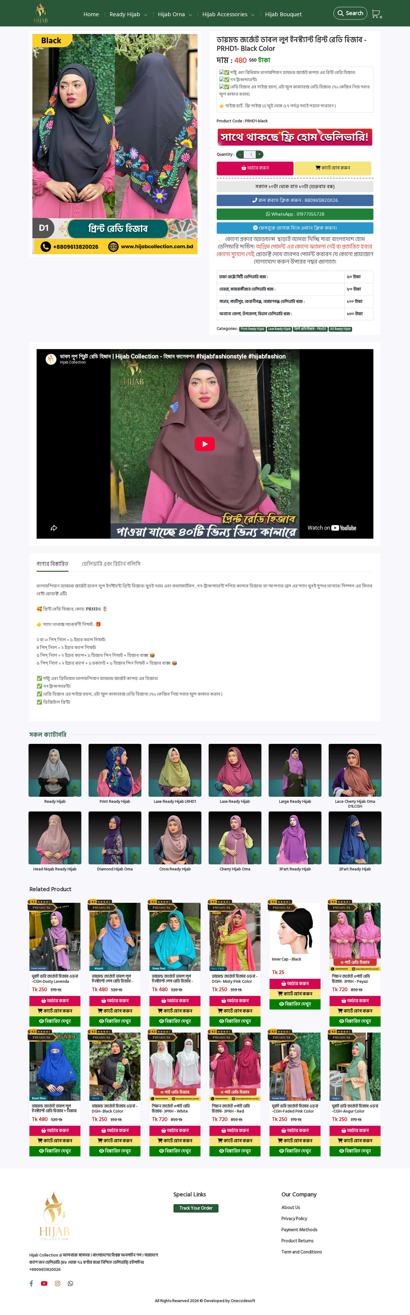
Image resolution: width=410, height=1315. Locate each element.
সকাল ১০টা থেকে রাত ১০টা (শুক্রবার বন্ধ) (295, 186)
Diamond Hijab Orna (115, 869)
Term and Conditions (302, 1252)
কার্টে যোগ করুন (335, 168)
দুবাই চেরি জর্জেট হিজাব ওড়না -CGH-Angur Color (355, 1109)
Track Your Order (196, 1208)
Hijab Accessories (225, 14)
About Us (291, 1207)
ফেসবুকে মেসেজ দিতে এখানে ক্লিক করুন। (297, 228)
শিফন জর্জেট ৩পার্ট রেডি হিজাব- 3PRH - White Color (171, 1111)
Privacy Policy (294, 1218)
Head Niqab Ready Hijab (55, 869)
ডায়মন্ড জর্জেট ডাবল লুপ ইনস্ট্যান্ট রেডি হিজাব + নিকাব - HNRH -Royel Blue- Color (54, 1114)
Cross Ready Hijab (175, 869)
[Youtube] (44, 1284)
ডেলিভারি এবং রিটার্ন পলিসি (111, 564)
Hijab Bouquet (283, 14)
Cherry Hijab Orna (235, 869)
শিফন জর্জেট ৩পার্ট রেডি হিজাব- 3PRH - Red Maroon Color (231, 1111)
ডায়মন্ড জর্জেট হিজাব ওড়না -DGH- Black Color (114, 1109)
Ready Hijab (126, 14)
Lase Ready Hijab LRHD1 (175, 801)
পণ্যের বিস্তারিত (52, 564)
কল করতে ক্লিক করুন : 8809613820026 (297, 200)
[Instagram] (57, 1284)
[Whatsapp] (70, 1284)
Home (91, 14)
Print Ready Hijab (115, 801)
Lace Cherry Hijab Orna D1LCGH (355, 804)
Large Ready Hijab (295, 801)
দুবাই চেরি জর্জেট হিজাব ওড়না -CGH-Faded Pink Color (295, 1109)
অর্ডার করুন (257, 168)
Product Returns (298, 1241)
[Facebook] (31, 1284)
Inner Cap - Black (286, 959)
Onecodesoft (243, 1300)
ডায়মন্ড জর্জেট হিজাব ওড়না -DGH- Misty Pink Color (235, 979)
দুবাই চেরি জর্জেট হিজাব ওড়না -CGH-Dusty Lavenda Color (55, 981)
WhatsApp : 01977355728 (297, 214)
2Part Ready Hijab (355, 869)
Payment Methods (300, 1230)
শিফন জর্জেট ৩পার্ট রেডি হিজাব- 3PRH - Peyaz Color (351, 981)
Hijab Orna (172, 14)
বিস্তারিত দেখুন (57, 1021)
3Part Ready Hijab (295, 869)
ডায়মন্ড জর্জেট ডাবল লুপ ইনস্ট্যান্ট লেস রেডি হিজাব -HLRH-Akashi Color (112, 981)
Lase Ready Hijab (235, 801)
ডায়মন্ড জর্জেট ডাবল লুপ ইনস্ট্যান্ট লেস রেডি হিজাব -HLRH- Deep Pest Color (173, 981)
